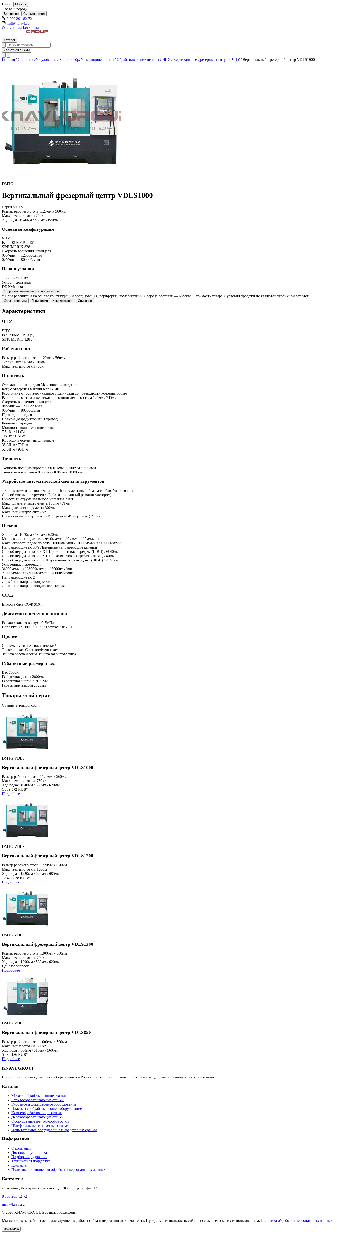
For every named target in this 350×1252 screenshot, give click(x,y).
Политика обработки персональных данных (296, 1220)
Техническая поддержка (30, 1161)
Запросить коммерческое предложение (32, 291)
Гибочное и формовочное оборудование (43, 1104)
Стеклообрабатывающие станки (37, 1100)
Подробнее (11, 794)
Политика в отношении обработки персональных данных (58, 1170)
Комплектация (63, 300)
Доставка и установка (29, 1152)
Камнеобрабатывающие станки (36, 1113)
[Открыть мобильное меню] (8, 55)
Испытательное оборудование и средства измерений (54, 1130)
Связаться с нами (17, 50)
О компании (12, 28)
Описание (85, 300)
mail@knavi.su (18, 23)
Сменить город (34, 13)
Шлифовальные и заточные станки (39, 1126)
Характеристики (15, 300)
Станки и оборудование (37, 60)
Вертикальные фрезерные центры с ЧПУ (207, 60)
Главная (9, 60)
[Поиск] (4, 45)
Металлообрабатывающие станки (87, 60)
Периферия (39, 300)
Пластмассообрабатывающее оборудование (46, 1108)
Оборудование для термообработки (40, 1121)
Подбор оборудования (29, 1157)
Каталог (9, 40)
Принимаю (11, 1229)
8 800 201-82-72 (19, 19)
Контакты (31, 28)
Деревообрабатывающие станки (37, 1117)
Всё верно (11, 13)
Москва (20, 4)
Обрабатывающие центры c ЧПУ (144, 60)
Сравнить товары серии (21, 705)
